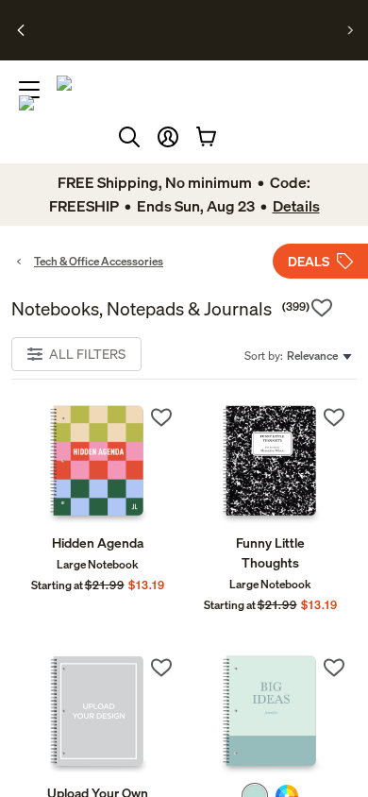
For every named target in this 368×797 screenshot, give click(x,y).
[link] (98, 464)
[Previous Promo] (21, 30)
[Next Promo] (350, 30)
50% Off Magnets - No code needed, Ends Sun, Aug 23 (178, 21)
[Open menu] (29, 89)
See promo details (180, 37)
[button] (168, 137)
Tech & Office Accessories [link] (98, 261)
